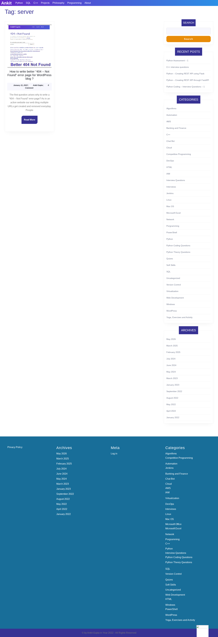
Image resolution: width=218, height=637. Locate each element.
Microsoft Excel (173, 213)
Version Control (173, 284)
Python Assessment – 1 (177, 60)
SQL (28, 3)
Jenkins (170, 193)
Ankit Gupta (38, 85)
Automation (171, 115)
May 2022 (171, 404)
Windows (170, 304)
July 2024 (170, 359)
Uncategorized (173, 278)
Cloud (169, 147)
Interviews (171, 187)
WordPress (171, 311)
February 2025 (173, 352)
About (88, 3)
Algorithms (171, 108)
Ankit (6, 3)
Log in (114, 453)
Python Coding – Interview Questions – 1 (185, 86)
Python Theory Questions (178, 252)
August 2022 (172, 398)
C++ (36, 3)
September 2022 (174, 391)
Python (19, 3)
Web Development (175, 298)
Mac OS (170, 206)
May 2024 (171, 372)
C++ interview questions (177, 67)
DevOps (170, 160)
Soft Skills (170, 265)
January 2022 (172, 417)
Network (170, 219)
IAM (168, 174)
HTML (169, 167)
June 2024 (171, 365)
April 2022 (171, 411)
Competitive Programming (178, 154)
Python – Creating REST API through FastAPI (187, 80)
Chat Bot (170, 141)
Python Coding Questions (178, 245)
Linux (168, 200)
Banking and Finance (176, 128)
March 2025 (172, 345)
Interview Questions (175, 180)
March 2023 (172, 378)
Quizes (169, 258)
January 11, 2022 (20, 85)
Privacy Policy (14, 447)
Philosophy (58, 3)
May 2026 (171, 339)
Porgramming (74, 3)
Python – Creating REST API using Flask (185, 73)
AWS (168, 121)
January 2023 (172, 385)
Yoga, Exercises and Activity (179, 317)
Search (188, 22)
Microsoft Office (173, 524)
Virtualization (172, 291)
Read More (31, 121)
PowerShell (171, 232)
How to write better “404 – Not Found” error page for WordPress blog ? (29, 75)
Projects (45, 3)
